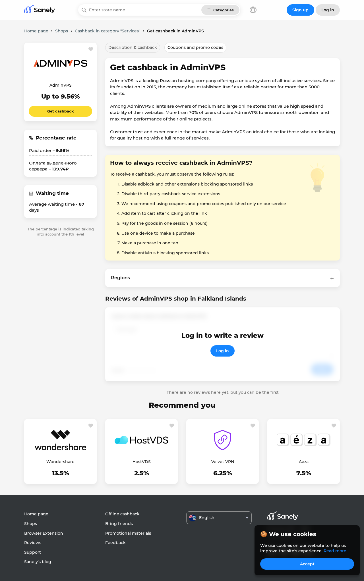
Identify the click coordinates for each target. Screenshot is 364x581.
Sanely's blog (37, 561)
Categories (223, 10)
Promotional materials (128, 533)
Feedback (115, 542)
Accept (307, 564)
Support (32, 552)
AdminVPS (60, 85)
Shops (30, 523)
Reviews (32, 542)
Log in (222, 350)
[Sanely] (39, 10)
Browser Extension (43, 533)
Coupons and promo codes (195, 47)
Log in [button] (327, 10)
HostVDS (142, 461)
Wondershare (60, 461)
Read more (335, 550)
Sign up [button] (300, 10)
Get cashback (60, 111)
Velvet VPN (222, 461)
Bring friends (119, 523)
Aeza (304, 461)
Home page (36, 514)
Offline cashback (122, 514)
